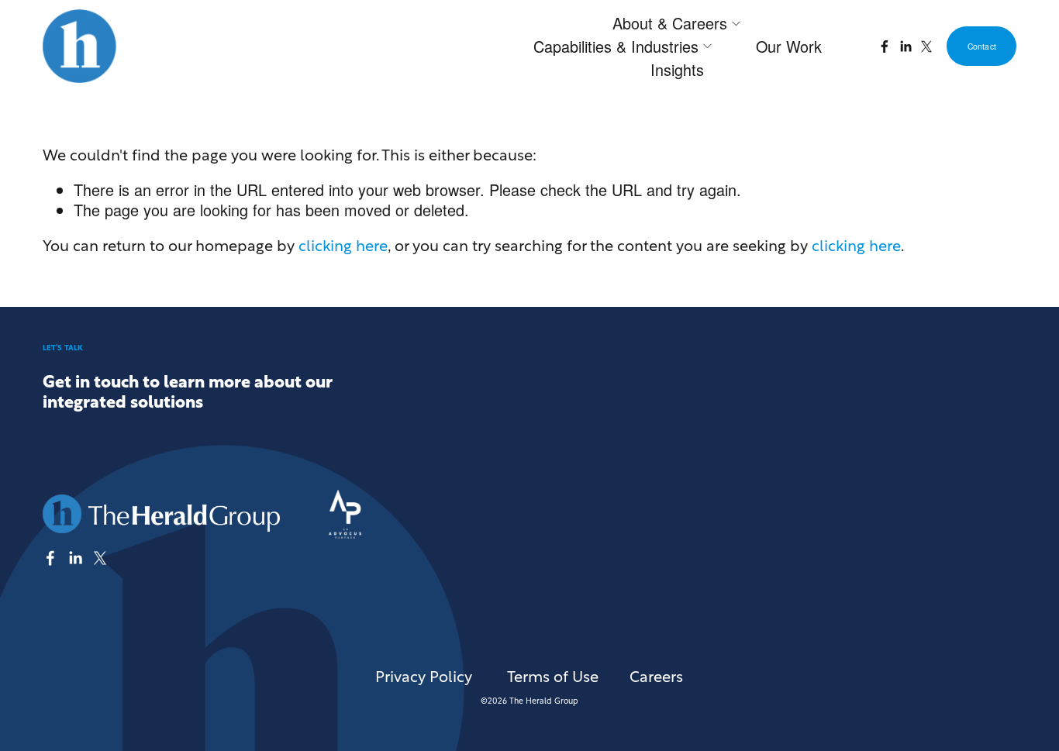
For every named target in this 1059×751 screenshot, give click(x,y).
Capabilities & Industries (616, 46)
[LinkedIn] (905, 46)
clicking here (343, 244)
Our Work (789, 46)
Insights (677, 69)
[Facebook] (884, 46)
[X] (926, 46)
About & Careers (669, 23)
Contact (982, 46)
